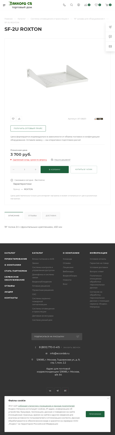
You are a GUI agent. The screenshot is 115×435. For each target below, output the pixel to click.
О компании (12, 265)
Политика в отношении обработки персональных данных (97, 281)
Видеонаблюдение (42, 281)
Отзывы (32, 216)
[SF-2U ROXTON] (57, 76)
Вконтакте (50, 391)
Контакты (11, 298)
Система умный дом (42, 320)
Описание (13, 216)
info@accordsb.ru (59, 353)
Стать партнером (15, 271)
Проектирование (15, 259)
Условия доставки (99, 267)
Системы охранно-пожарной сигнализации (41, 301)
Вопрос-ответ (97, 271)
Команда (67, 259)
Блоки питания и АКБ (43, 259)
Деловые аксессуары (42, 316)
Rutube (65, 391)
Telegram (57, 391)
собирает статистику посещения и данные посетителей (46, 406)
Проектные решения (43, 290)
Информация (98, 253)
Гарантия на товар (99, 263)
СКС (34, 294)
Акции (8, 292)
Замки (35, 263)
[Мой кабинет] (78, 5)
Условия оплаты (98, 259)
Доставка (51, 216)
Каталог (9, 253)
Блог (65, 284)
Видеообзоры (70, 275)
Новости (67, 280)
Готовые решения (41, 286)
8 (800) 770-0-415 (49, 347)
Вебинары (68, 271)
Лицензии (68, 267)
